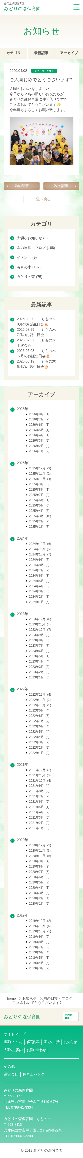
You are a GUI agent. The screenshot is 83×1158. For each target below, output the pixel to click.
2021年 (22, 765)
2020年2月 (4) (39, 898)
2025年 (22, 463)
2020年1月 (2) (39, 903)
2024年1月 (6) (39, 602)
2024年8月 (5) (39, 565)
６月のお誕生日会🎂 (33, 356)
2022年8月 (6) (39, 715)
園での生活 (51, 1042)
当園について (13, 1042)
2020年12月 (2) (40, 845)
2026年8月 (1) (39, 414)
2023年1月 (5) (39, 677)
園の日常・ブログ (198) (36, 248)
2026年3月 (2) (39, 440)
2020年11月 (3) (40, 850)
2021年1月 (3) (39, 828)
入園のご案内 (13, 1050)
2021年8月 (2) (39, 791)
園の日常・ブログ (44, 71)
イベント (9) (27, 257)
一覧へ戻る (42, 199)
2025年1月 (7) (39, 526)
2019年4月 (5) (39, 963)
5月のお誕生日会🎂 (33, 367)
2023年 (22, 614)
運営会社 (11, 1074)
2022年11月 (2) (40, 700)
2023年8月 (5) (39, 640)
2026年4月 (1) (39, 435)
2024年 (22, 538)
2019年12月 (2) (40, 920)
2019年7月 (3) (39, 947)
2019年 (22, 915)
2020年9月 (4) (39, 861)
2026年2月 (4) (39, 446)
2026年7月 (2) (39, 419)
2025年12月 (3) (40, 468)
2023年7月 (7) (39, 645)
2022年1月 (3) (39, 753)
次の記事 (61, 186)
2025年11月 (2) (40, 473)
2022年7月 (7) (39, 721)
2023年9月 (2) (39, 635)
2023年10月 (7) (40, 629)
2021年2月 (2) (39, 823)
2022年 (22, 689)
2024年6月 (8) (39, 575)
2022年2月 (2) (39, 747)
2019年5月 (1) (39, 957)
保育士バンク (33, 1074)
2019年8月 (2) (39, 942)
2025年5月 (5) (39, 505)
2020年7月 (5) (39, 871)
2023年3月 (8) (39, 666)
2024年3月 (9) (39, 591)
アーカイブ (69, 53)
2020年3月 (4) (39, 893)
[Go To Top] (71, 1017)
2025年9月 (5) (39, 484)
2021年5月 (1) (39, 807)
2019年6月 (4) (39, 952)
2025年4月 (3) (39, 510)
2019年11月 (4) (40, 926)
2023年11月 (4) (40, 624)
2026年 (22, 409)
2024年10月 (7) (40, 554)
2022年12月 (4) (40, 694)
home (12, 998)
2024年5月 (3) (39, 581)
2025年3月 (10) (40, 516)
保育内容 (33, 1042)
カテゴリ (13, 53)
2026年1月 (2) (39, 451)
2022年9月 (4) (39, 710)
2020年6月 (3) (39, 877)
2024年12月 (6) (40, 544)
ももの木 (48, 319)
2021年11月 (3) (40, 775)
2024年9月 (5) (39, 559)
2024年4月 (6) (39, 586)
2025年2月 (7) (39, 521)
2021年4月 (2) (39, 812)
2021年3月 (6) (39, 817)
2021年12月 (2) (40, 770)
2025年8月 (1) (39, 489)
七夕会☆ (24, 345)
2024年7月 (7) (39, 570)
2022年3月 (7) (39, 742)
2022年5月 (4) (39, 731)
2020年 (22, 840)
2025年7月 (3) (39, 495)
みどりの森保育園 (22, 8)
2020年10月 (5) (40, 856)
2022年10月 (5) (40, 705)
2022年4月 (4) (39, 737)
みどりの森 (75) (29, 277)
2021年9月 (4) (39, 785)
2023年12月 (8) (40, 619)
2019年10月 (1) (40, 931)
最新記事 (41, 53)
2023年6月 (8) (39, 651)
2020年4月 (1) (39, 887)
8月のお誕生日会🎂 (33, 324)
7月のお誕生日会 (30, 335)
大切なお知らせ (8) (32, 238)
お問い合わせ (36, 1050)
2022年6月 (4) (39, 726)
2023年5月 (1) (39, 656)
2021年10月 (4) (40, 780)
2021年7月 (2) (39, 796)
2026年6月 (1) (39, 424)
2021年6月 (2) (39, 801)
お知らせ (30, 998)
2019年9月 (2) (39, 936)
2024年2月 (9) (39, 596)
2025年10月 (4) (40, 479)
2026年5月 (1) (39, 430)
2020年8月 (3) (39, 866)
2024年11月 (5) (40, 549)
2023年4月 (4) (39, 661)
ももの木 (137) (29, 267)
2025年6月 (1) (39, 500)
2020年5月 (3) (39, 882)
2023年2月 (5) (39, 672)
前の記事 (21, 186)
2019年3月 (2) (39, 968)
